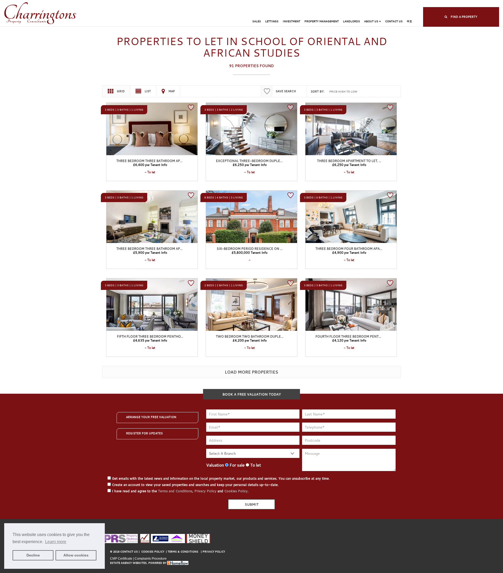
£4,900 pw (349, 252)
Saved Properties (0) (307, 4)
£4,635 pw (150, 340)
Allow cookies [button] (76, 555)
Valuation (215, 465)
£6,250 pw (250, 165)
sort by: (317, 91)
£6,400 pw (150, 165)
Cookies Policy (236, 491)
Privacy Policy (205, 491)
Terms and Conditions (175, 491)
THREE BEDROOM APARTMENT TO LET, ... (349, 161)
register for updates (144, 433)
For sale (236, 465)
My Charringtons (272, 4)
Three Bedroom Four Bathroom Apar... (349, 248)
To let (255, 465)
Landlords (351, 21)
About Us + (372, 21)
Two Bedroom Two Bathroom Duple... (249, 336)
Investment (291, 21)
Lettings (271, 21)
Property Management (321, 21)
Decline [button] (33, 555)
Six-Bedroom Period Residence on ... (249, 248)
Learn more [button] (55, 541)
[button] (461, 17)
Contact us (394, 21)
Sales (256, 21)
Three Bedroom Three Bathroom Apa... (150, 161)
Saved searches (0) (342, 4)
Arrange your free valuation (151, 417)
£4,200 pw (250, 340)
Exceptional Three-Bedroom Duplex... (250, 161)
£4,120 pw (349, 340)
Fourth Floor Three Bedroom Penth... (349, 336)
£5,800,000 (249, 252)
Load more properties (251, 372)
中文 (409, 21)
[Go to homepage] (40, 13)
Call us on (381, 4)
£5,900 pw (150, 252)
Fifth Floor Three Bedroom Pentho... (150, 336)
